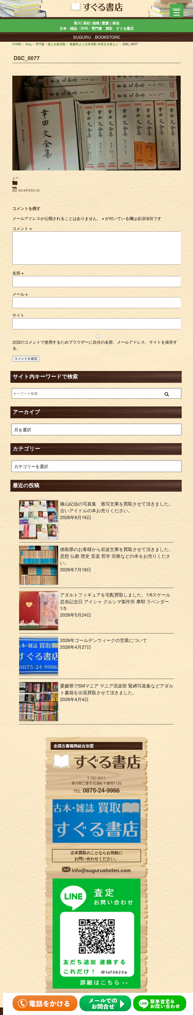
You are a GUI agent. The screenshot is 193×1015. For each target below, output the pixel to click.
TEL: (96, 791)
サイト (18, 315)
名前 (18, 273)
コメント (22, 228)
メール (20, 294)
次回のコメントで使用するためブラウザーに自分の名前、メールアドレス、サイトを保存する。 (94, 345)
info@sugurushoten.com (101, 870)
